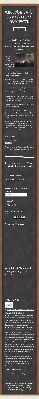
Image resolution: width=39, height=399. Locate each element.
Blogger (24, 374)
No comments (24, 149)
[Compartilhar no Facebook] (11, 143)
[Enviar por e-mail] (6, 143)
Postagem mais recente (15, 163)
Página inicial (11, 205)
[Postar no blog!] (7, 143)
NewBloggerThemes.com (24, 389)
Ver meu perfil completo (13, 369)
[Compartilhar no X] (9, 143)
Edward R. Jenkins (20, 387)
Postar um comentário (15, 179)
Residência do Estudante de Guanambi (19, 17)
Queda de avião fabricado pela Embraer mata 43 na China (19, 44)
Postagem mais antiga (24, 166)
